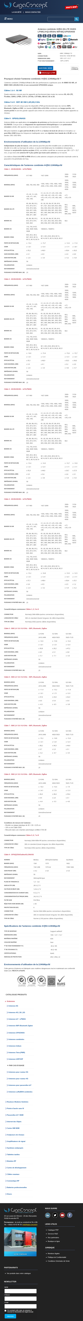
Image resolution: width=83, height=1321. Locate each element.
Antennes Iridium (14, 1046)
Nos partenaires (53, 1237)
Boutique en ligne (54, 1241)
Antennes (11, 1001)
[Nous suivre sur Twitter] (55, 1215)
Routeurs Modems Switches (17, 1102)
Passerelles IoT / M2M (15, 1115)
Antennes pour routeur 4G (18, 1079)
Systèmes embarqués (15, 1148)
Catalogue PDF (53, 1230)
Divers (9, 1194)
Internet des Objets (14, 1121)
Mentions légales (54, 1253)
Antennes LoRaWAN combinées (20, 1092)
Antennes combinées (16, 1039)
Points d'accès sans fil (15, 1108)
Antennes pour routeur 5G (18, 1072)
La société (16, 12)
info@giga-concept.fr (30, 1224)
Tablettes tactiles (13, 1154)
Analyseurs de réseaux (15, 1135)
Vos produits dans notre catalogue (19, 1273)
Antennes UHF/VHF (15, 1059)
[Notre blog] (72, 7)
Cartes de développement (16, 1168)
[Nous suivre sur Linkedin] (47, 1215)
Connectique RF (13, 1181)
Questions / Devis (45, 68)
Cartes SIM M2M (13, 1128)
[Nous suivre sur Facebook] (69, 1215)
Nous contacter (33, 12)
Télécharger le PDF (48, 73)
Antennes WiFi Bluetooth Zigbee (20, 1026)
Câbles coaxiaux (13, 1174)
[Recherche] (77, 19)
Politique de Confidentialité (57, 1257)
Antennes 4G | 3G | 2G (16, 1012)
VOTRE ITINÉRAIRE (20, 1254)
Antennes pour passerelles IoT (19, 1085)
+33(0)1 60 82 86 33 (14, 1224)
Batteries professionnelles (17, 1187)
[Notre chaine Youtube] (62, 1215)
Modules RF (11, 1161)
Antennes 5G (13, 1006)
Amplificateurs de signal (16, 1141)
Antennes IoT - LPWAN (17, 1019)
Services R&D (53, 1234)
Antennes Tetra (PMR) (16, 1052)
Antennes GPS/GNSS (16, 1033)
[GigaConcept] (25, 4)
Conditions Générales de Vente (59, 1261)
